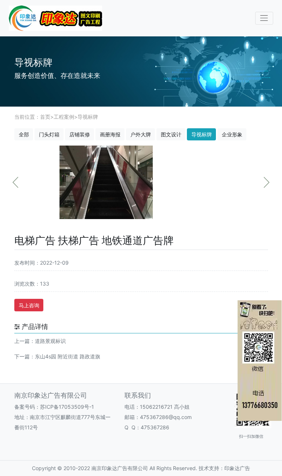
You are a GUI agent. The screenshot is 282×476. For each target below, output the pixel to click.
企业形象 (232, 134)
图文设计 (171, 134)
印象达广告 (237, 468)
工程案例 (64, 117)
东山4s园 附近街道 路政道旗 (67, 356)
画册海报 (110, 134)
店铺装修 (79, 134)
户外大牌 (140, 134)
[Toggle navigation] (264, 18)
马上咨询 (29, 305)
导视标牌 (87, 117)
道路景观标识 (50, 341)
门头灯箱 (49, 134)
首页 (45, 117)
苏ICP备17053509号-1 (67, 407)
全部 (24, 134)
